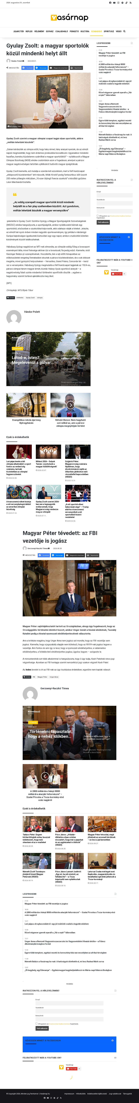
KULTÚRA (85, 31)
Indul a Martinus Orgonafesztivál (27, 360)
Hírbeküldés (81, 1094)
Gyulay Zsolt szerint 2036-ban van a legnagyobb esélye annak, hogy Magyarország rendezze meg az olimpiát (47, 507)
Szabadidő (17, 348)
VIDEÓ (118, 31)
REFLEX (29, 31)
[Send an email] (23, 61)
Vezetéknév (101, 200)
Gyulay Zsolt (30, 298)
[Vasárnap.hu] (69, 17)
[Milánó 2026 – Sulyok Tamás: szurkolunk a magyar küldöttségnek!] (48, 452)
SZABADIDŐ (96, 31)
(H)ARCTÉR (19, 31)
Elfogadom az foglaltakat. (114, 217)
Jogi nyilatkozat (115, 1094)
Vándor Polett (16, 61)
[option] (48, 359)
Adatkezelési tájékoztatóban (120, 216)
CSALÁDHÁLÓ (61, 31)
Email (99, 192)
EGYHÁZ (49, 31)
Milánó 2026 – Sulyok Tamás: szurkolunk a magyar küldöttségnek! (46, 464)
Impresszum (69, 1094)
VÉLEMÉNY (39, 31)
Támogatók (127, 1094)
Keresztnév (101, 208)
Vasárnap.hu (45, 1094)
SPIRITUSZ (109, 31)
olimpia (39, 298)
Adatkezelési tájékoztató (97, 1094)
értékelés (20, 298)
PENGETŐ (74, 31)
